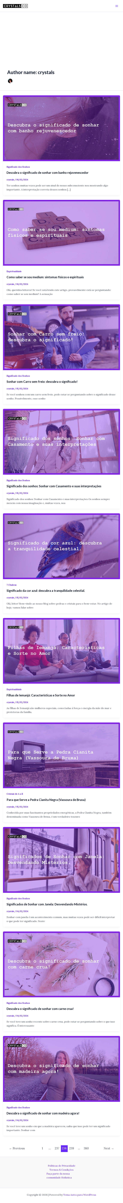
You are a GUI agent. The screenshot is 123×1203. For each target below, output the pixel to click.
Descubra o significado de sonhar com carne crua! (40, 1008)
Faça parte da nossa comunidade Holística (59, 1175)
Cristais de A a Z (15, 794)
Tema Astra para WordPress (79, 1194)
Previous (17, 1148)
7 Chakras (11, 585)
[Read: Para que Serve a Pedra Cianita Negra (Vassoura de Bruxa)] (61, 755)
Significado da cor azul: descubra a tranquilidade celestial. (46, 590)
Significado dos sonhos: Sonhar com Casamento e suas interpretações (54, 486)
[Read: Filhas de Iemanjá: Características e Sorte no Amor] (61, 650)
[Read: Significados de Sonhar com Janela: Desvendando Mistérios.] (61, 859)
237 (57, 1148)
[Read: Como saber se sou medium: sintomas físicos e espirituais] (61, 232)
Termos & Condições (62, 1169)
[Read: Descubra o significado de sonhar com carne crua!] (61, 964)
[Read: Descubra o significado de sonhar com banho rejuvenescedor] (61, 127)
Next (109, 1148)
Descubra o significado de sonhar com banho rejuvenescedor (47, 172)
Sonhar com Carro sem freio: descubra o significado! (42, 381)
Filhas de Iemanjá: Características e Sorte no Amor (41, 695)
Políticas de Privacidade (61, 1165)
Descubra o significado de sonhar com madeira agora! (43, 1113)
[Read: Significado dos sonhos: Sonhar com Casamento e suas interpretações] (61, 441)
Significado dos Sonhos (18, 167)
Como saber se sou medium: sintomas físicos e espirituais (45, 277)
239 (71, 1148)
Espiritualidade (14, 271)
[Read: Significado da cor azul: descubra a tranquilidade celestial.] (61, 546)
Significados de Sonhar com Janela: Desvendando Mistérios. (47, 904)
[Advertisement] (61, 34)
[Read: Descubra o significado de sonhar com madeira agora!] (61, 1068)
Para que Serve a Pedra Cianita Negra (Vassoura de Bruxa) (46, 800)
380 (86, 1148)
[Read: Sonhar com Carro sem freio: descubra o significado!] (61, 336)
